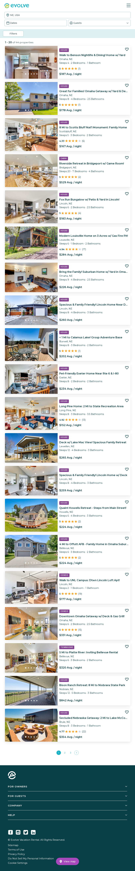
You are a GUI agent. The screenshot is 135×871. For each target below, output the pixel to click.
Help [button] (11, 815)
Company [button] (15, 805)
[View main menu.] (129, 5)
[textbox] (67, 15)
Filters (13, 33)
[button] (99, 23)
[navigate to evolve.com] (12, 775)
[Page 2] (76, 753)
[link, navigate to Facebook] (10, 832)
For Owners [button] (17, 786)
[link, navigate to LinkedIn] (33, 832)
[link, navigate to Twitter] (25, 832)
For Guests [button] (17, 796)
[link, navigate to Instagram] (18, 832)
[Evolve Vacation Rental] (16, 6)
